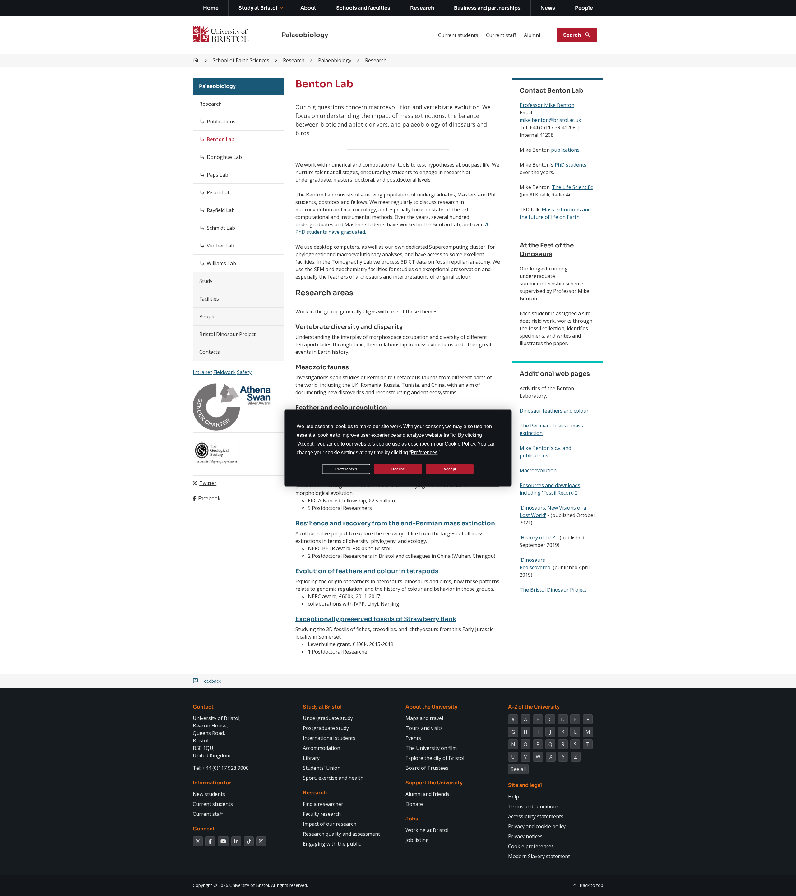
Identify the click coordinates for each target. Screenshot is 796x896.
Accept (449, 469)
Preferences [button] (424, 452)
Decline (398, 469)
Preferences (346, 469)
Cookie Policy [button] (460, 443)
